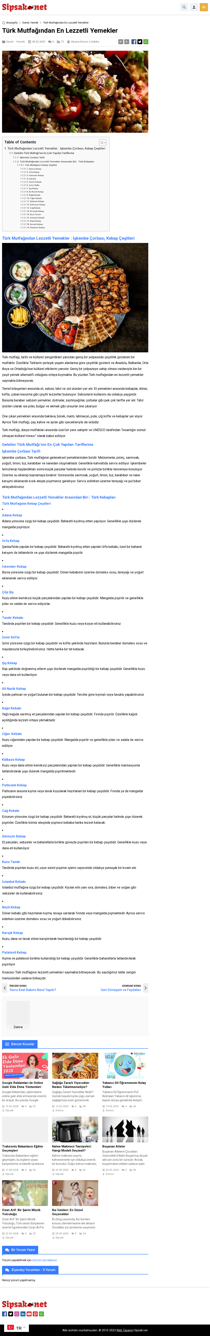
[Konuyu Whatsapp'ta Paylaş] (145, 41)
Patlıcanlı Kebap (37, 204)
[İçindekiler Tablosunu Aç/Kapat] (100, 142)
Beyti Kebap (35, 221)
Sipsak (9, 1110)
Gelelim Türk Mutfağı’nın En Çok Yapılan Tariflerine (44, 153)
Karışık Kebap (36, 224)
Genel (25, 22)
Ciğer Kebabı (36, 198)
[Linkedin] (23, 1313)
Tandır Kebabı (35, 182)
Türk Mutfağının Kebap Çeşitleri (41, 165)
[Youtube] (29, 1313)
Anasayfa (11, 22)
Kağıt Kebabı (34, 195)
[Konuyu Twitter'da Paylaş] (139, 41)
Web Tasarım (125, 1330)
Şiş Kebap (33, 188)
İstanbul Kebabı (37, 218)
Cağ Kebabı (35, 208)
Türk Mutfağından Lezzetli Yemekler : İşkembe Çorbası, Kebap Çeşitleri (56, 148)
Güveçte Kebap (37, 211)
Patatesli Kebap (37, 227)
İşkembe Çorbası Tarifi (32, 157)
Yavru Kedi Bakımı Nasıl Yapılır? (32, 990)
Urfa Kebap (34, 172)
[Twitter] (10, 1313)
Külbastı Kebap (37, 201)
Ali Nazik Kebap (36, 192)
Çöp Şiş (32, 179)
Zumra (18, 1027)
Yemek (34, 22)
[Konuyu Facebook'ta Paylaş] (133, 41)
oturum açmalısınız (44, 1260)
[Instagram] (16, 1313)
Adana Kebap (35, 169)
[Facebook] (4, 1313)
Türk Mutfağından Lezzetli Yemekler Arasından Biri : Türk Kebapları (57, 161)
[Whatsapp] (41, 1313)
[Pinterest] (35, 1313)
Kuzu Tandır (35, 214)
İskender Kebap (36, 175)
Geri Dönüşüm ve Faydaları (121, 990)
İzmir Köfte (34, 185)
